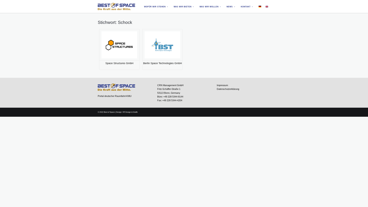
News (230, 7)
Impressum (222, 85)
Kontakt (246, 7)
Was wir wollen (209, 7)
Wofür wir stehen (155, 7)
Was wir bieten (182, 7)
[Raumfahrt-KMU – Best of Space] (116, 6)
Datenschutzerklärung (228, 89)
